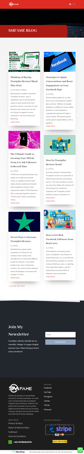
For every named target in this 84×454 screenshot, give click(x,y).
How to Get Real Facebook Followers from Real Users (59, 239)
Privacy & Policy (15, 423)
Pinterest (48, 409)
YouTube (47, 392)
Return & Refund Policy (18, 427)
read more (15, 122)
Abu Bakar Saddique (20, 90)
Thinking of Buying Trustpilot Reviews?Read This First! (23, 81)
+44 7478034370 (23, 442)
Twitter (47, 401)
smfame (15, 171)
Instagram (48, 396)
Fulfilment (12, 432)
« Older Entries (16, 286)
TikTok (47, 405)
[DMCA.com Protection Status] (59, 442)
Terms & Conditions (17, 436)
